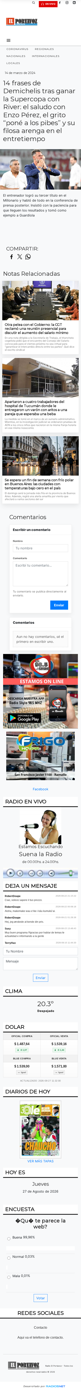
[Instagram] (68, 4)
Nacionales (15, 56)
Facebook (40, 789)
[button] (35, 4)
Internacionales (45, 56)
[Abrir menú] (8, 40)
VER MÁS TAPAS (40, 1161)
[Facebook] (61, 4)
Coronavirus (17, 49)
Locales (13, 63)
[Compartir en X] (20, 257)
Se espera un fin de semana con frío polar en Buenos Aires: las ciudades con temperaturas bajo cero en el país (39, 484)
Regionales (44, 49)
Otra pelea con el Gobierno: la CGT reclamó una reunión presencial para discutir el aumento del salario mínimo (36, 329)
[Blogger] (75, 4)
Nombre (18, 541)
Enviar (59, 605)
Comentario (20, 558)
